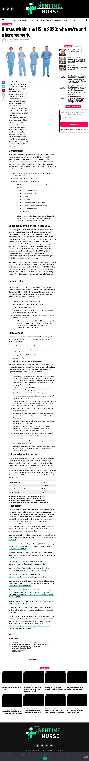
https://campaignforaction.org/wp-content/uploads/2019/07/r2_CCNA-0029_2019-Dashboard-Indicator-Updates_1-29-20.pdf (31, 594)
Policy (65, 20)
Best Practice (23, 20)
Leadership (58, 20)
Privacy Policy (59, 751)
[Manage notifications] (85, 757)
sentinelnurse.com (14, 41)
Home (15, 20)
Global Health (41, 20)
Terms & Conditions (47, 751)
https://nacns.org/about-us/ (18, 603)
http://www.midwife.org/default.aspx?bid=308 (31, 570)
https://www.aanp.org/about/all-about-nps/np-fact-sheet (27, 564)
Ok (45, 758)
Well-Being (72, 20)
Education (32, 20)
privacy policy (77, 129)
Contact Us (36, 751)
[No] (87, 757)
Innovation (50, 20)
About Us (28, 751)
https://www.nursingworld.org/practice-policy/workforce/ (28, 577)
